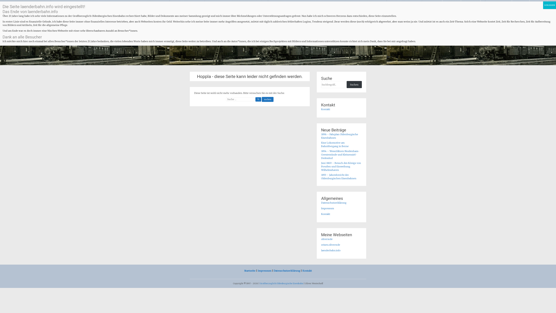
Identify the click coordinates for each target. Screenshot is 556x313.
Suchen (354, 84)
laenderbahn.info (331, 250)
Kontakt (325, 109)
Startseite (250, 270)
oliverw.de (327, 239)
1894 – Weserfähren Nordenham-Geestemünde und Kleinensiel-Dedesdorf (340, 155)
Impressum (327, 208)
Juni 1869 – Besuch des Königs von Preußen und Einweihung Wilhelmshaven (341, 166)
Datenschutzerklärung (333, 202)
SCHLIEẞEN (549, 5)
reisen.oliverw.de (330, 244)
